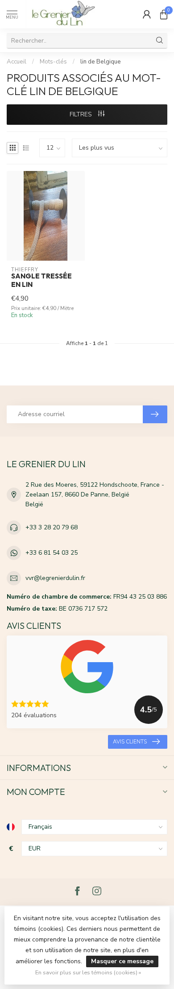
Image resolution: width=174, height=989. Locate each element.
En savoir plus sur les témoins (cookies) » (88, 972)
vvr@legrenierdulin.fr (55, 578)
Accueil (16, 62)
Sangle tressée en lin (41, 280)
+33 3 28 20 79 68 (51, 527)
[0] (163, 14)
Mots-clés (53, 62)
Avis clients (130, 741)
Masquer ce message (122, 961)
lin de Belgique (100, 62)
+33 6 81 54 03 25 (51, 552)
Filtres (82, 114)
